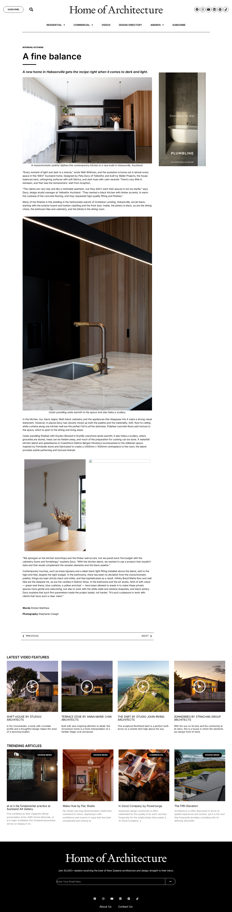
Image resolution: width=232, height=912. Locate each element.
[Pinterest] (220, 9)
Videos (106, 24)
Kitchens (38, 47)
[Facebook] (197, 9)
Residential (54, 24)
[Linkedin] (214, 9)
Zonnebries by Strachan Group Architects (197, 718)
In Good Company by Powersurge (140, 806)
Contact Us (125, 906)
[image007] (182, 165)
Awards (155, 24)
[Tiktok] (226, 9)
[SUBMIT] (170, 881)
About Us (105, 906)
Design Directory (130, 24)
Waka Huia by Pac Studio (79, 806)
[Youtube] (208, 9)
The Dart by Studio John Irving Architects (141, 718)
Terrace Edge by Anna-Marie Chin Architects (86, 718)
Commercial (82, 24)
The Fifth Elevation (186, 806)
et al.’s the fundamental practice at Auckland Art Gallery (28, 807)
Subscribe (178, 24)
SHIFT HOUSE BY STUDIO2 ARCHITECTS (24, 718)
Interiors (27, 47)
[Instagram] (203, 9)
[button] (31, 9)
